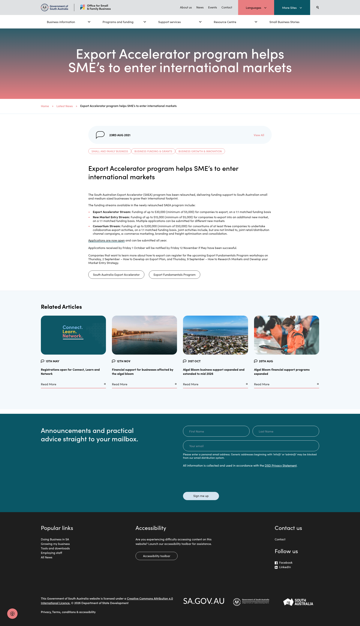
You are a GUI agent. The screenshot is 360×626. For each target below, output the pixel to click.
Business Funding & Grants (153, 151)
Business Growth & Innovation (200, 151)
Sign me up (201, 496)
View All (259, 135)
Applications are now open (106, 240)
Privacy (46, 612)
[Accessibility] (12, 613)
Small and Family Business (110, 151)
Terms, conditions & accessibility (74, 612)
